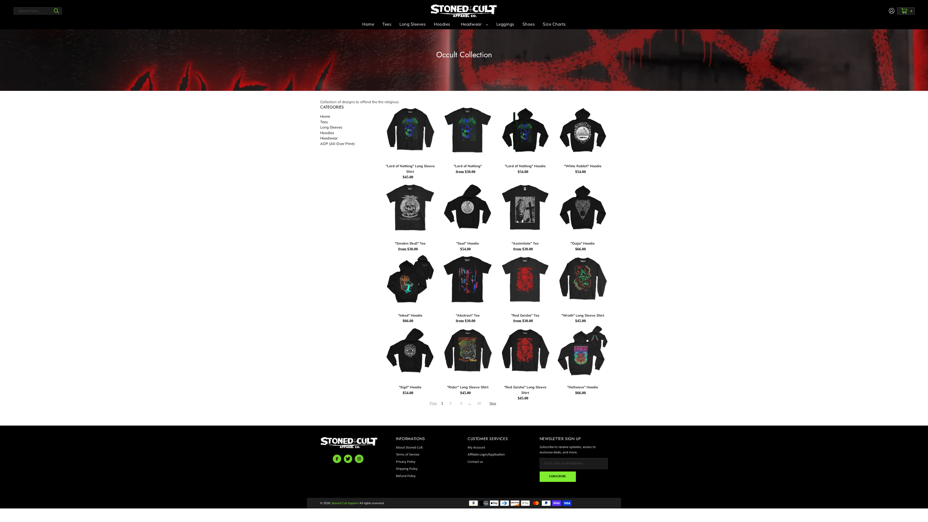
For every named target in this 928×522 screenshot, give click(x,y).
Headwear (471, 24)
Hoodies (327, 132)
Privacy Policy (405, 462)
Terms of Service (407, 455)
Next (493, 403)
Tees (324, 122)
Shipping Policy (407, 469)
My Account (476, 448)
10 (479, 403)
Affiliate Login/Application (486, 455)
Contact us (475, 462)
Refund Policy (406, 476)
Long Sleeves (331, 127)
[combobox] (38, 10)
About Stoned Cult (409, 448)
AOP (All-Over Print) (337, 143)
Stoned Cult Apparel (345, 503)
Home (325, 116)
